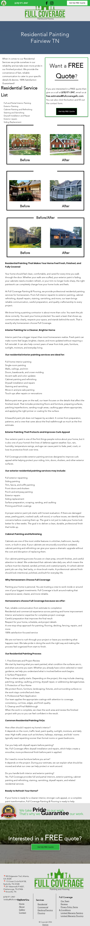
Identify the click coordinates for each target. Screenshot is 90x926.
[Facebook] (46, 3)
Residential (42, 904)
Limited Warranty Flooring (72, 916)
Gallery (22, 910)
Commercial (43, 907)
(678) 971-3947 (9, 897)
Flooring (41, 913)
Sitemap (45, 925)
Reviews (64, 904)
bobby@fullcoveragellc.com (15, 899)
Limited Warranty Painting (72, 913)
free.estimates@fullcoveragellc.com (65, 96)
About (21, 907)
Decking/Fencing (45, 910)
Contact (22, 912)
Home (21, 904)
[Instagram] (52, 3)
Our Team (65, 901)
